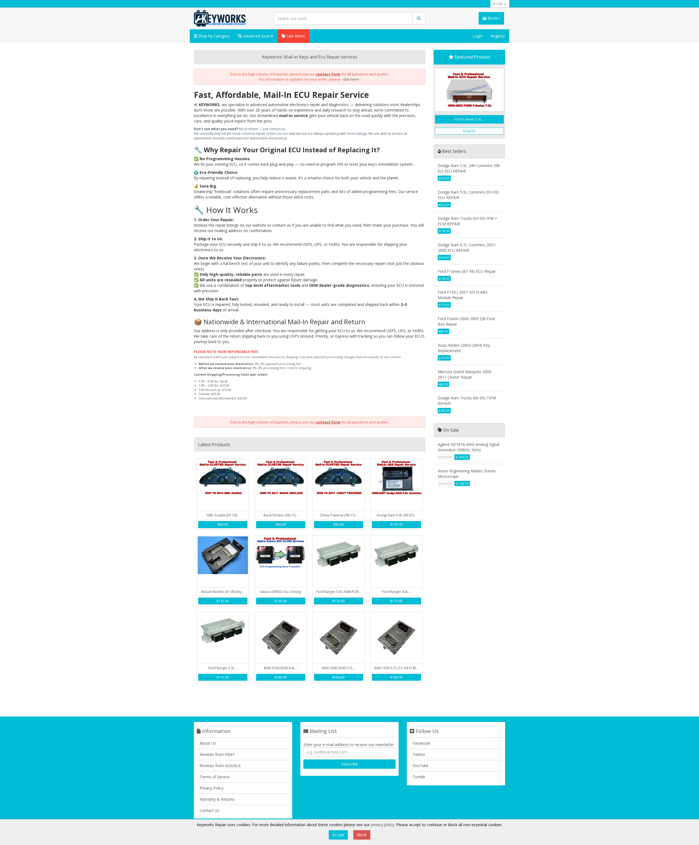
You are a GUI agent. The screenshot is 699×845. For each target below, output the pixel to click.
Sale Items (295, 36)
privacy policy (382, 824)
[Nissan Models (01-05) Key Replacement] (223, 561)
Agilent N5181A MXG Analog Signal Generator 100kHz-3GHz (468, 447)
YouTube (420, 765)
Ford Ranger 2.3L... (222, 668)
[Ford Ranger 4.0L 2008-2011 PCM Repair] (396, 561)
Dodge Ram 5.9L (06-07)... (396, 515)
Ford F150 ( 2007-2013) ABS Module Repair (463, 295)
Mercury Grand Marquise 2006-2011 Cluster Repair (465, 374)
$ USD (498, 3)
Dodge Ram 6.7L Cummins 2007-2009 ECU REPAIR (467, 247)
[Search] (418, 18)
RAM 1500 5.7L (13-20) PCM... (396, 668)
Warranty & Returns (217, 799)
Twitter (419, 754)
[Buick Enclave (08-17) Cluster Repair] (281, 485)
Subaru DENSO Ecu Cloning (280, 591)
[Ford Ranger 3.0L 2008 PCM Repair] (338, 561)
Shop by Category (213, 36)
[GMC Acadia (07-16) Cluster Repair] (223, 485)
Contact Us (209, 810)
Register (498, 36)
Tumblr (419, 776)
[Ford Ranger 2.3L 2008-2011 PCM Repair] (223, 638)
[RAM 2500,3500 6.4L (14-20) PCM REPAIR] (281, 638)
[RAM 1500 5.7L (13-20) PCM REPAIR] (396, 638)
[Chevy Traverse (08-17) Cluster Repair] (338, 485)
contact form (328, 74)
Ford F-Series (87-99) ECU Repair (467, 271)
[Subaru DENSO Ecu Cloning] (281, 561)
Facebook (421, 743)
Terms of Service (215, 776)
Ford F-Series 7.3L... (469, 119)
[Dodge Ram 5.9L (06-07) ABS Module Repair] (396, 485)
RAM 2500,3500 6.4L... (280, 668)
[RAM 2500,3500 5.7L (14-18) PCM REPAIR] (338, 638)
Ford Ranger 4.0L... (396, 591)
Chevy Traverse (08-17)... (338, 515)
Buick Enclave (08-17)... (280, 515)
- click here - (350, 79)
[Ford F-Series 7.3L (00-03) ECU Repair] (469, 89)
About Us (208, 743)
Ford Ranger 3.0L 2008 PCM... (338, 591)
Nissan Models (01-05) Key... (222, 591)
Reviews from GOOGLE (220, 765)
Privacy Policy (212, 788)
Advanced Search (257, 36)
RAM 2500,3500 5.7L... (338, 668)
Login (477, 36)
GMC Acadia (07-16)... (222, 515)
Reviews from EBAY (217, 754)
